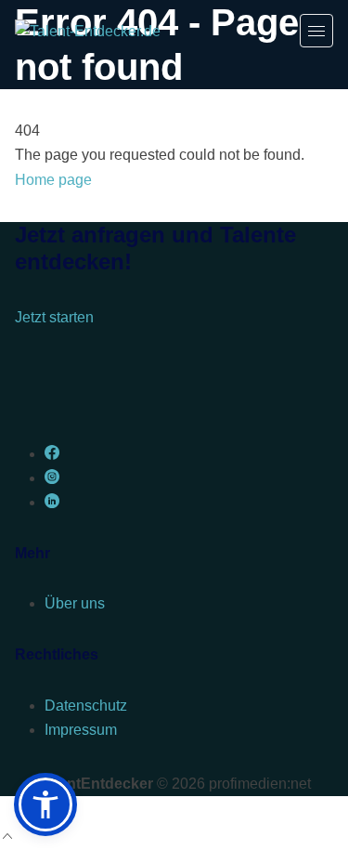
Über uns (75, 603)
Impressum (81, 730)
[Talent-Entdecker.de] (88, 30)
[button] (45, 804)
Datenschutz (86, 705)
